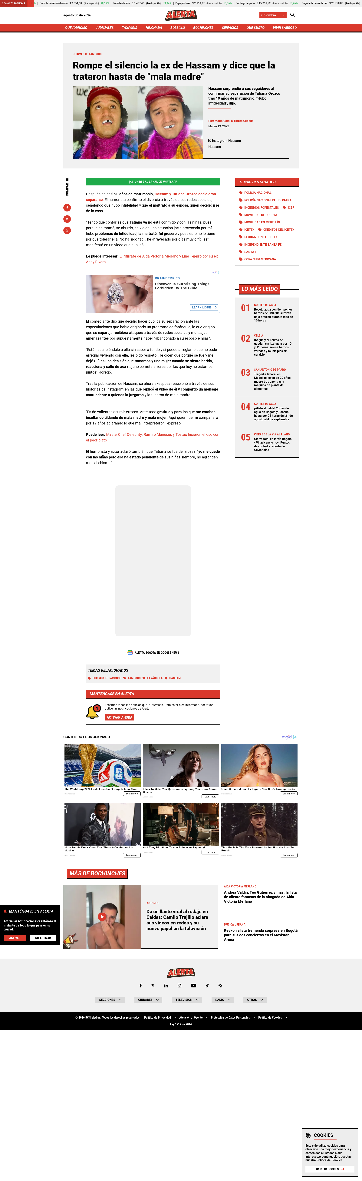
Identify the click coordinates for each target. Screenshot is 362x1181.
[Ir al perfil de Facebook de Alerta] (141, 985)
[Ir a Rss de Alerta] (220, 985)
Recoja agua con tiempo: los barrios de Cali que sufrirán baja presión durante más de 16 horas (273, 315)
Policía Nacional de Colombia (268, 200)
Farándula (155, 678)
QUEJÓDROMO (76, 28)
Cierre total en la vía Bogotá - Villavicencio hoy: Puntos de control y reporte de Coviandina (273, 444)
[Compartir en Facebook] (67, 207)
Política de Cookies (329, 1160)
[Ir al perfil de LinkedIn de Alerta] (166, 985)
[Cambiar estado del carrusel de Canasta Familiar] (30, 3)
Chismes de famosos (107, 678)
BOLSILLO (177, 28)
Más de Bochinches (97, 873)
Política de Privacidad (157, 1017)
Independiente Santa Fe (262, 244)
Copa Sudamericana (260, 259)
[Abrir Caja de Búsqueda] (292, 15)
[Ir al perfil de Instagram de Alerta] (179, 985)
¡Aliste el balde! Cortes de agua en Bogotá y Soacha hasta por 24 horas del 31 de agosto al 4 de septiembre (273, 414)
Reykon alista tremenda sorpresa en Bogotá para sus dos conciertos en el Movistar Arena (261, 935)
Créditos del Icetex (278, 229)
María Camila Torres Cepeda (234, 121)
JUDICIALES (105, 28)
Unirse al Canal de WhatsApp (156, 182)
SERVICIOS (230, 28)
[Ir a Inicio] (181, 15)
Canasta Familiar (13, 3)
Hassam (175, 678)
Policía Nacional (258, 193)
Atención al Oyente (191, 1017)
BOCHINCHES (203, 28)
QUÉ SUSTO (256, 28)
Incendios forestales (261, 207)
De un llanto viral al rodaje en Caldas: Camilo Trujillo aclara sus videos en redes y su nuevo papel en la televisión (177, 920)
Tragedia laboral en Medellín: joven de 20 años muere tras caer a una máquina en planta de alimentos (272, 381)
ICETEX (249, 229)
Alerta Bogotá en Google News (157, 652)
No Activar (43, 938)
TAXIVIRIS (129, 28)
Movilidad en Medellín (262, 222)
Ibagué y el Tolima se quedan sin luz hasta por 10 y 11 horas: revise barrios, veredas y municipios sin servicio (272, 347)
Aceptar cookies (327, 1169)
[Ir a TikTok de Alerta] (207, 985)
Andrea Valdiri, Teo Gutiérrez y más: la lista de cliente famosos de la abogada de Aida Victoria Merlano (260, 897)
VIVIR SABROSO (285, 28)
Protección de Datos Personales (230, 1017)
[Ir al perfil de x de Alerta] (153, 985)
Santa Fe (251, 252)
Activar (14, 938)
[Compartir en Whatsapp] (67, 230)
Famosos (134, 678)
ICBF (291, 207)
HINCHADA (154, 28)
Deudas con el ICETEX (261, 237)
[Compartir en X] (67, 219)
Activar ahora (119, 717)
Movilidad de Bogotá (260, 215)
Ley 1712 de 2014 (181, 1024)
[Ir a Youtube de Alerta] (193, 985)
